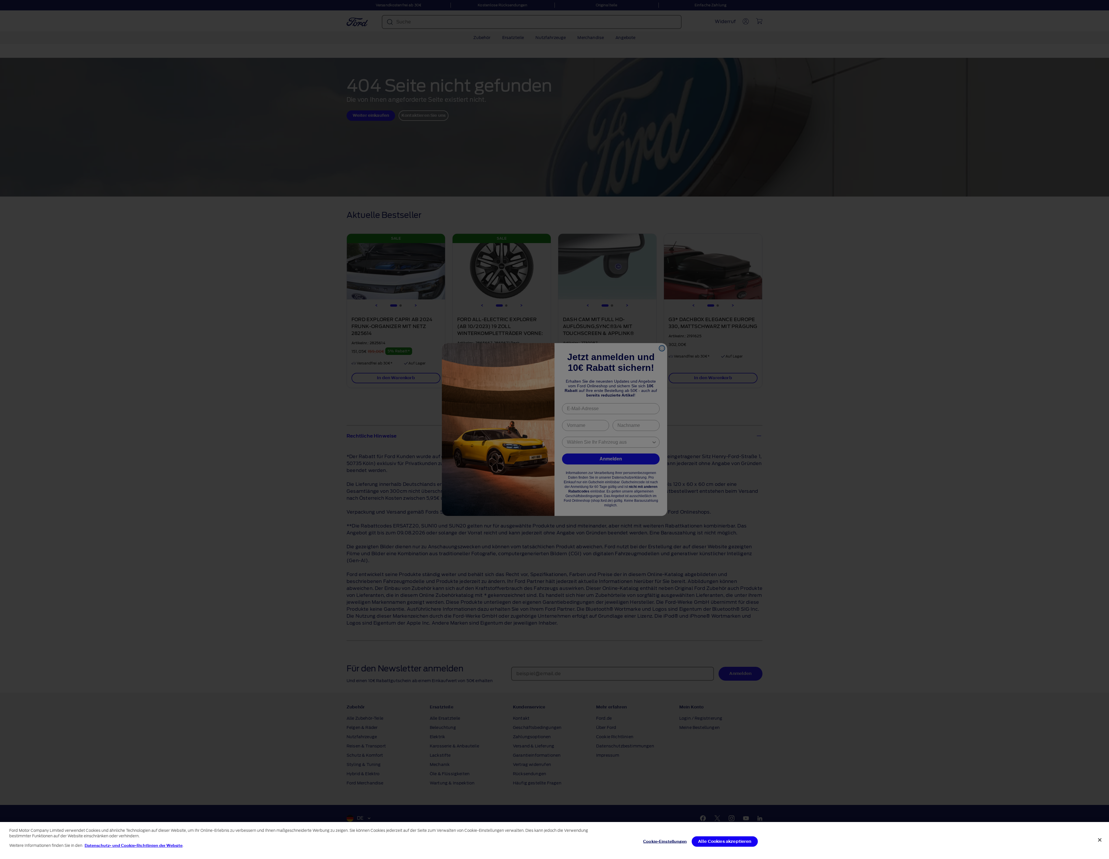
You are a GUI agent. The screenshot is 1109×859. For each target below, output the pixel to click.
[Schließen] (1099, 840)
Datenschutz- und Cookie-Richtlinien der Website (134, 845)
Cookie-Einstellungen (665, 841)
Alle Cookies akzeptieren (724, 841)
